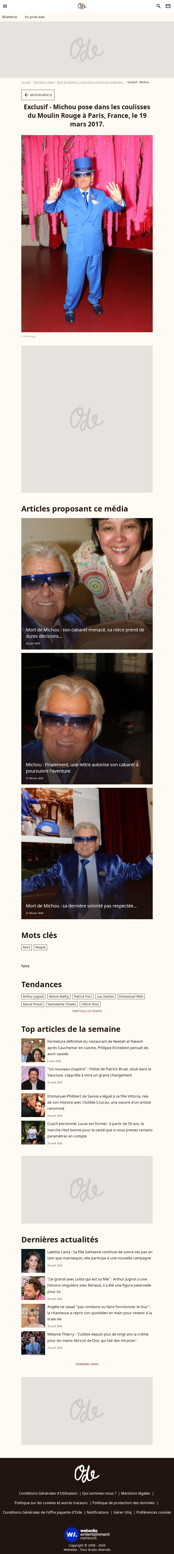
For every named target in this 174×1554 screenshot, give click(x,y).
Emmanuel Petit (131, 996)
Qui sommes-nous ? (99, 1493)
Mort (26, 947)
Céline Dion (90, 1004)
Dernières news (44, 82)
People (40, 947)
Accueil (25, 82)
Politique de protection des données (123, 1502)
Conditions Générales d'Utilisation (48, 1493)
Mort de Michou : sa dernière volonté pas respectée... (90, 82)
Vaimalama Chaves (62, 1004)
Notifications (98, 1512)
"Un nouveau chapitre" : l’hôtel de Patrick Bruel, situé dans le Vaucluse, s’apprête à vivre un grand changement (99, 1072)
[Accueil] (82, 6)
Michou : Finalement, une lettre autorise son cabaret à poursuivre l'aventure (82, 767)
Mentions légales (135, 1493)
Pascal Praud (32, 1004)
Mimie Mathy (59, 996)
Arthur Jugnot (33, 996)
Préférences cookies (153, 1512)
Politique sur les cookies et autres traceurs (51, 1502)
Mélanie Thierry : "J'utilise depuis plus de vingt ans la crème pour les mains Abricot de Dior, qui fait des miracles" (97, 1337)
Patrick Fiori (83, 996)
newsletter (168, 6)
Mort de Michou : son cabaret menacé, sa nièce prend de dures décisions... (85, 633)
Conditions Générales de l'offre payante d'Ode (42, 1512)
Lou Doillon (105, 996)
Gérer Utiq (123, 1512)
